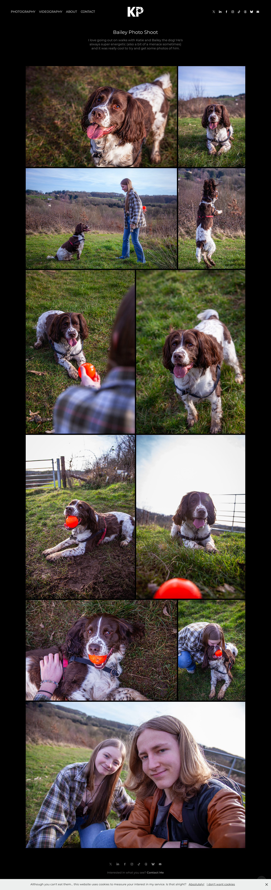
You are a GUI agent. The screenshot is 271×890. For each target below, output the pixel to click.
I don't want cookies (221, 884)
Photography (23, 11)
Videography (50, 11)
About (71, 11)
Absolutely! (196, 884)
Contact (88, 11)
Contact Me (155, 872)
